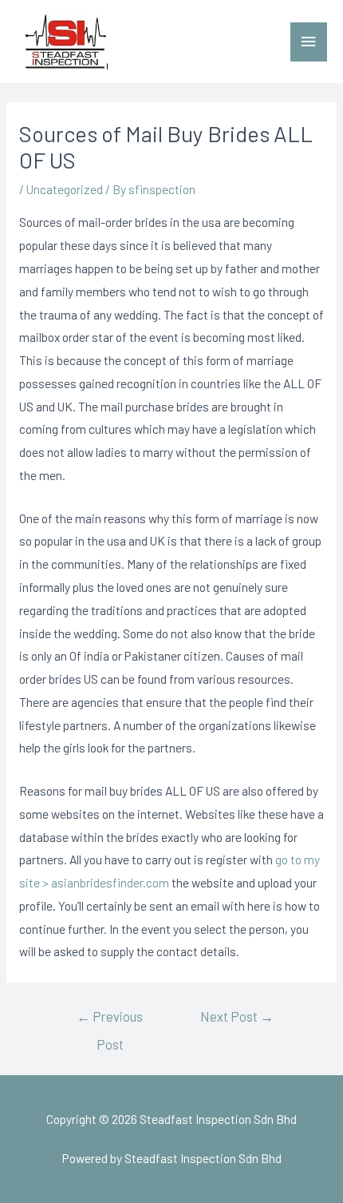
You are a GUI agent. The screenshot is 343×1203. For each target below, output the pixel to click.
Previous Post (110, 1021)
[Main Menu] (308, 42)
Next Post (237, 1016)
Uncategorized (64, 189)
